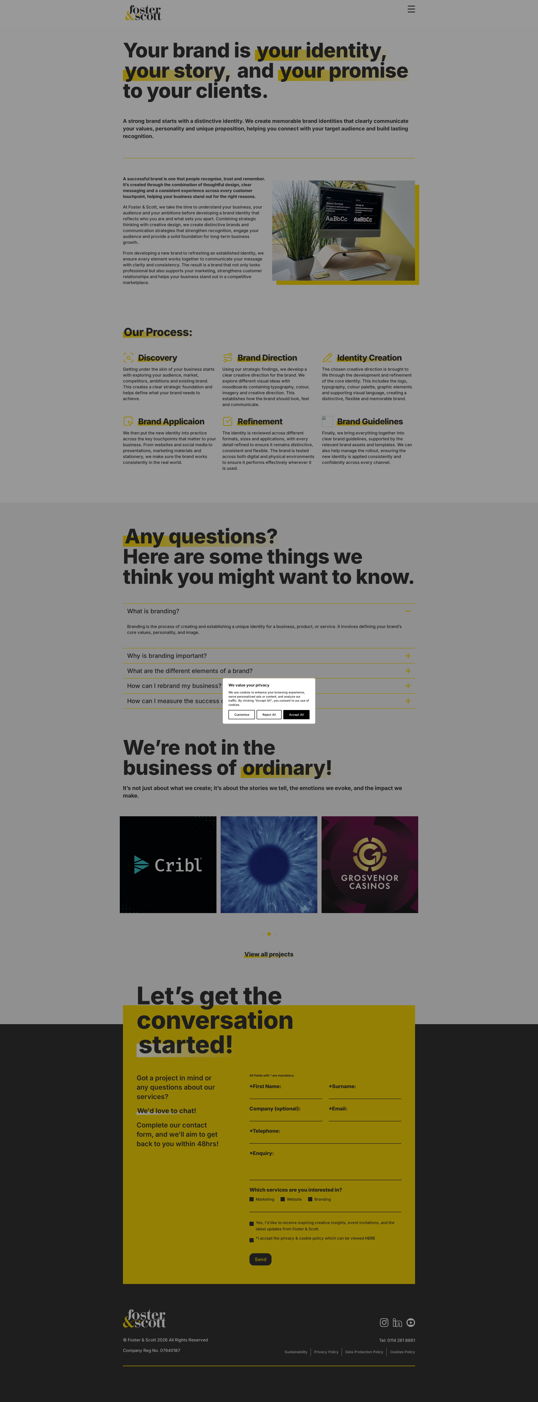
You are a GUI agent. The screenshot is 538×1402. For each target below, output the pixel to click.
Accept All (296, 714)
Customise (241, 714)
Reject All (269, 714)
